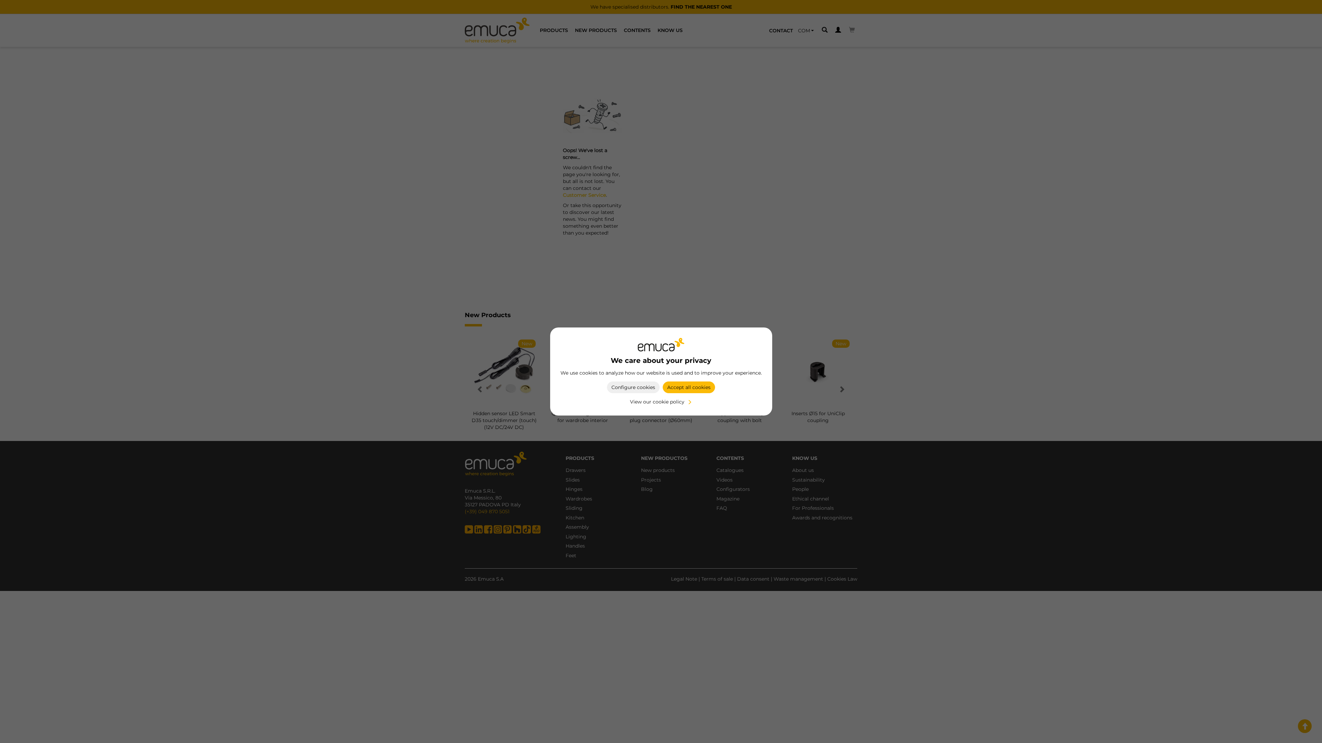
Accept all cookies (689, 387)
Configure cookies (633, 387)
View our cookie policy (657, 402)
